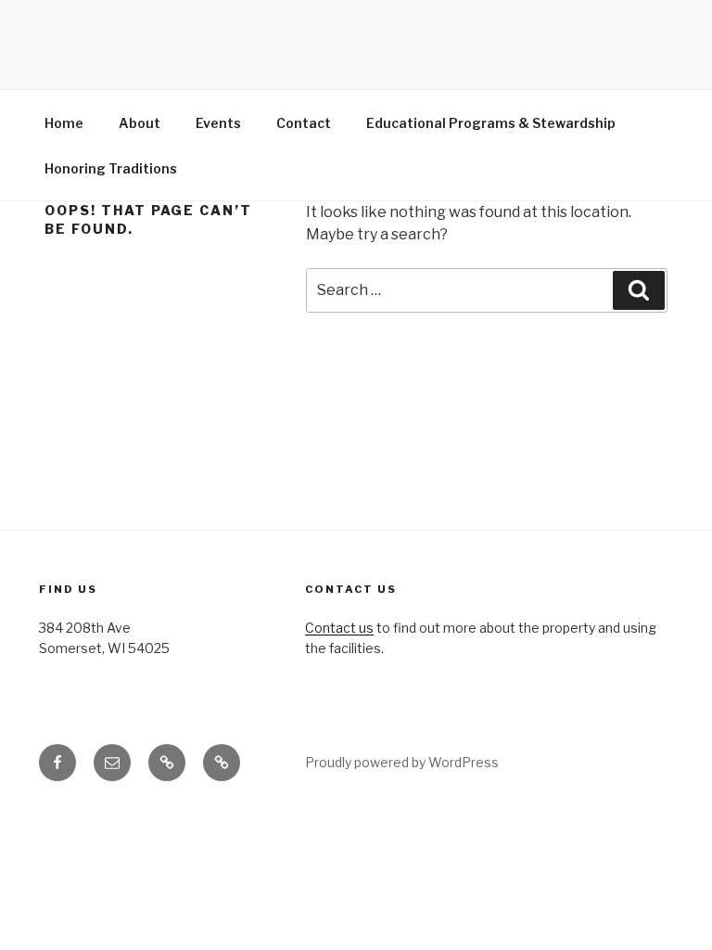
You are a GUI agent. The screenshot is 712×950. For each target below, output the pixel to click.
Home (63, 123)
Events (218, 123)
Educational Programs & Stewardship (491, 123)
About (139, 123)
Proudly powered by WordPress (402, 762)
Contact (303, 123)
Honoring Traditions (110, 168)
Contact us (339, 627)
